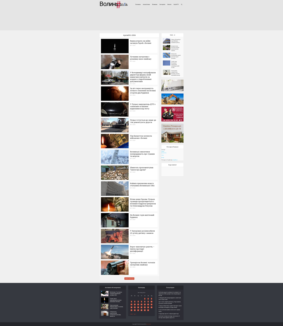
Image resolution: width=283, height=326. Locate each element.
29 (144, 310)
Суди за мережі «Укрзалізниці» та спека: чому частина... (116, 306)
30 (148, 310)
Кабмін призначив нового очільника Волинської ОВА (142, 184)
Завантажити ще (129, 278)
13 (138, 304)
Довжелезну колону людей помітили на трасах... (175, 48)
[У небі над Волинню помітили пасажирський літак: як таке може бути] (167, 63)
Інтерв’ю (162, 4)
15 (144, 304)
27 (138, 310)
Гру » (135, 314)
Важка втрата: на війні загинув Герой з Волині (140, 42)
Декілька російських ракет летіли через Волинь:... (176, 56)
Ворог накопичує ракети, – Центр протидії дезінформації (142, 249)
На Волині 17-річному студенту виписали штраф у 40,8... (116, 293)
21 (141, 307)
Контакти (148, 324)
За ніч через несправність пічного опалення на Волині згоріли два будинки (143, 90)
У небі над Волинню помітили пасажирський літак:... (175, 64)
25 (131, 310)
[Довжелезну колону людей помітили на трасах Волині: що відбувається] (167, 47)
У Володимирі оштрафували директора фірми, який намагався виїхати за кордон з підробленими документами (143, 77)
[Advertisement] (141, 20)
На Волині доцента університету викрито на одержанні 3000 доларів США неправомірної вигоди (170, 293)
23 (148, 307)
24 (151, 307)
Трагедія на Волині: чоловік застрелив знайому (142, 263)
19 (134, 307)
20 (138, 307)
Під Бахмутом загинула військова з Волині (141, 137)
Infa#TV (176, 4)
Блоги (169, 4)
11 (131, 304)
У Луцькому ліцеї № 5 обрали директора (169, 313)
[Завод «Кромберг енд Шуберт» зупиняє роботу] (167, 41)
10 (151, 301)
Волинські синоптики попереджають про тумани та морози (142, 154)
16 (148, 304)
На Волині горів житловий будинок (142, 216)
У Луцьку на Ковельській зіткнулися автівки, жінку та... (115, 314)
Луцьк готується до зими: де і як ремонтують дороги (143, 121)
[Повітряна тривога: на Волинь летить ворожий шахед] (167, 72)
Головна (138, 4)
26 (134, 310)
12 (134, 304)
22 (144, 307)
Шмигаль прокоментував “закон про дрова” (141, 168)
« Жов (131, 314)
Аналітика (146, 4)
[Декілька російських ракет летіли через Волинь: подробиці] (167, 55)
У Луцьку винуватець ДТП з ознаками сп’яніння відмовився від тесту (143, 106)
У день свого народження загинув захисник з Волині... (115, 300)
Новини (154, 4)
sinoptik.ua (174, 160)
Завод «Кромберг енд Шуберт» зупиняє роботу (176, 41)
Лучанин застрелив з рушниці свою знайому (140, 58)
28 (141, 310)
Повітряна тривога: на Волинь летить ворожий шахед (175, 73)
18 (131, 307)
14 (141, 304)
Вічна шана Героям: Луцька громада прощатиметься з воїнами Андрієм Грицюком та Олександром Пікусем (143, 202)
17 (151, 304)
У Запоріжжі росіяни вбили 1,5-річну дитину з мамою (142, 232)
